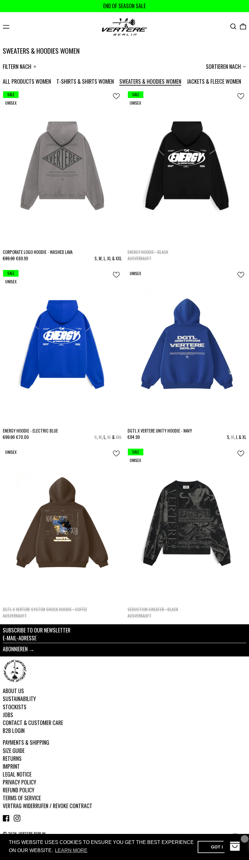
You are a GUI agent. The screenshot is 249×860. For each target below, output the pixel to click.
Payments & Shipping (26, 742)
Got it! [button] (219, 847)
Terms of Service (22, 798)
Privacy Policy (19, 782)
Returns (12, 758)
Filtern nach (17, 66)
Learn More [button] (71, 850)
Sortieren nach (223, 66)
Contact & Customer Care (33, 723)
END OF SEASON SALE (124, 6)
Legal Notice (17, 774)
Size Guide (14, 750)
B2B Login (14, 730)
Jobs (8, 715)
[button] (233, 26)
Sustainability (19, 699)
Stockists (14, 707)
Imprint (11, 766)
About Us (13, 691)
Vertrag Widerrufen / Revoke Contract (47, 806)
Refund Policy (18, 790)
